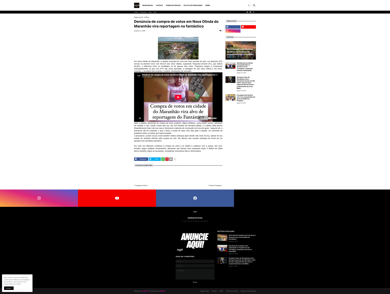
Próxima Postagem (215, 185)
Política (136, 12)
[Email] (171, 159)
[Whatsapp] (273, 198)
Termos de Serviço (173, 5)
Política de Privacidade (248, 291)
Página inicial (138, 17)
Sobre (207, 5)
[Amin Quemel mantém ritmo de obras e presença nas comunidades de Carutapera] (222, 237)
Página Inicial (147, 5)
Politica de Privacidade (193, 5)
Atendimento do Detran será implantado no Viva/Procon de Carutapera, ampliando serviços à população (245, 66)
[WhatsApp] (163, 159)
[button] (249, 5)
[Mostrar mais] (175, 159)
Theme (162, 291)
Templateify (145, 291)
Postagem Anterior (141, 185)
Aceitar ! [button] (9, 288)
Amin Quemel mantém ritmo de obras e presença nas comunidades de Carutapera (242, 237)
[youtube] (250, 12)
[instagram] (253, 12)
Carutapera (143, 12)
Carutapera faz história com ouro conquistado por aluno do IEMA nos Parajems (246, 98)
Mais (155, 12)
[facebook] (247, 12)
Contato (159, 5)
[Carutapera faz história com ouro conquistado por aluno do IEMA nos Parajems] (230, 97)
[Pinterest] (167, 159)
